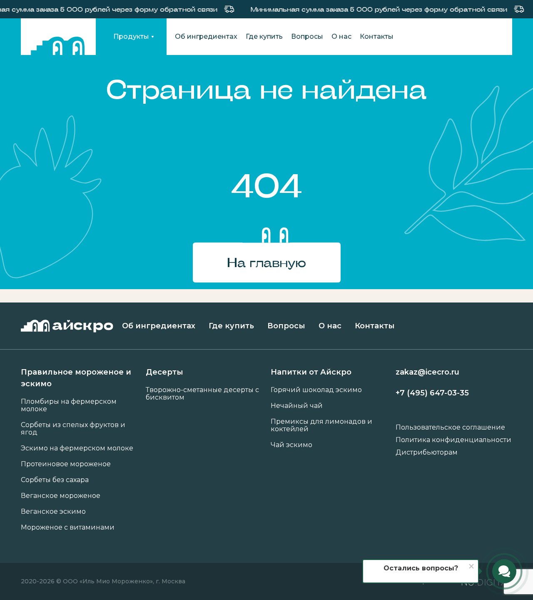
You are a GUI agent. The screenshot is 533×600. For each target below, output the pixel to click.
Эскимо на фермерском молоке (77, 448)
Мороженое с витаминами (68, 527)
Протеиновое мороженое (66, 464)
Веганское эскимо (53, 511)
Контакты (377, 36)
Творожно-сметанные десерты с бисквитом (202, 393)
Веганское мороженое (60, 496)
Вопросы (307, 36)
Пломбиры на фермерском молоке (69, 405)
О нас (341, 36)
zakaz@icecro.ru (427, 372)
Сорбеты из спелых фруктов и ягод (73, 428)
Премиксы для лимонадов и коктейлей (321, 425)
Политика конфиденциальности (453, 440)
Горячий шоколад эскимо (316, 390)
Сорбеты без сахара (55, 480)
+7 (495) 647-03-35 (432, 393)
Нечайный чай (297, 406)
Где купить (264, 36)
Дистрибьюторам (427, 452)
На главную (266, 262)
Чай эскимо (291, 445)
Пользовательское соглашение (450, 427)
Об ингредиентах (206, 36)
